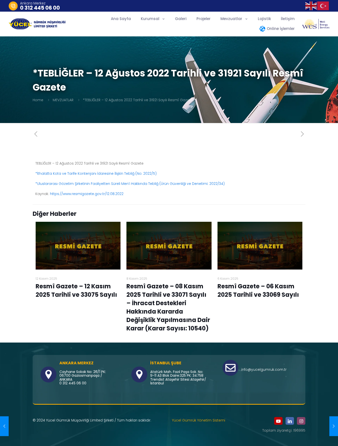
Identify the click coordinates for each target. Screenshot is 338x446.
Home (38, 100)
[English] (311, 5)
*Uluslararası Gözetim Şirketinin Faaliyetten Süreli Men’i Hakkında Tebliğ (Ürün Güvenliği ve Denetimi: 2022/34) (130, 183)
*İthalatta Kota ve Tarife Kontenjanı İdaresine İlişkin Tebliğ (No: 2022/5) (96, 173)
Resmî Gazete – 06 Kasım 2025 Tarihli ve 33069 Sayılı (258, 290)
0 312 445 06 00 (40, 7)
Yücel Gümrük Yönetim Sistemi (198, 420)
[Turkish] (323, 5)
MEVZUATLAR (63, 100)
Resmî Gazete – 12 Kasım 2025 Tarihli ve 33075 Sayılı (76, 290)
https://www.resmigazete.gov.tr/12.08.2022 (86, 193)
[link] (315, 24)
